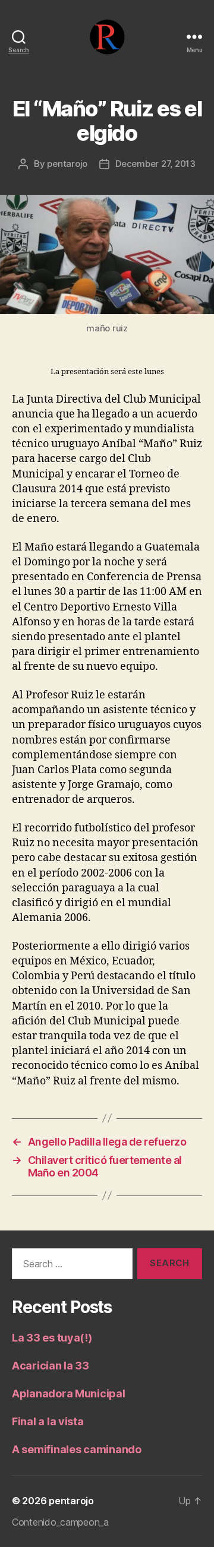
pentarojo (67, 163)
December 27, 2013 (155, 163)
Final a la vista (48, 1421)
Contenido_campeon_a (60, 1522)
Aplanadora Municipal (68, 1393)
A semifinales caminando (76, 1449)
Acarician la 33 (50, 1365)
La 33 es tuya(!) (52, 1337)
